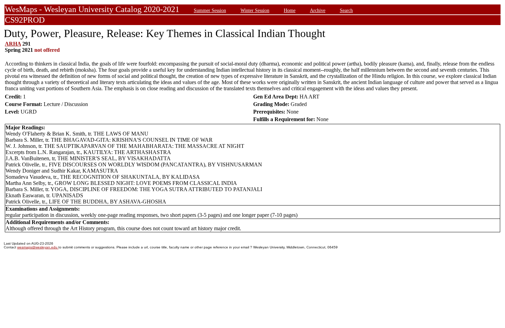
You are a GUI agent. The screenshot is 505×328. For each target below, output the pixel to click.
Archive (317, 10)
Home (289, 10)
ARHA (13, 44)
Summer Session (210, 10)
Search (346, 10)
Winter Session (254, 10)
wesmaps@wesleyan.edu (37, 247)
